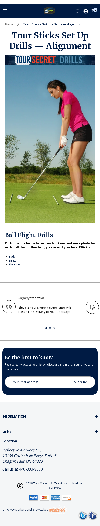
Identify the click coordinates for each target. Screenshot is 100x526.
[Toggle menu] (5, 11)
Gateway (14, 264)
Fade (12, 257)
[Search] (77, 11)
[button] (46, 328)
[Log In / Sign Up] (86, 11)
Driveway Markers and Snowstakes (25, 510)
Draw (12, 261)
